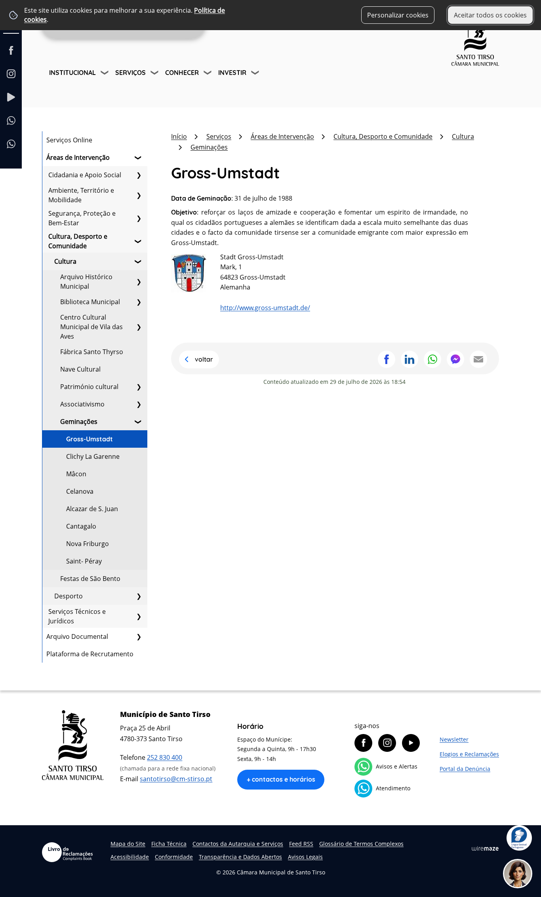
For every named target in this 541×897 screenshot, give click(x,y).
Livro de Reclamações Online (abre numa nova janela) (67, 852)
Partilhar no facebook (386, 359)
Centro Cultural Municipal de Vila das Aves (91, 327)
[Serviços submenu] (155, 74)
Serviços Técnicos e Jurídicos (77, 616)
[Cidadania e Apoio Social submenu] (138, 175)
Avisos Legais (305, 857)
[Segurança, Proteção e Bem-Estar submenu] (138, 218)
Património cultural (89, 386)
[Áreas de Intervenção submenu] (138, 157)
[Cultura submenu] (138, 261)
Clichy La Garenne (93, 456)
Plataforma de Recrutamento (89, 654)
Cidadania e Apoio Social (84, 175)
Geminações (78, 421)
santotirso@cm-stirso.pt (176, 778)
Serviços (130, 73)
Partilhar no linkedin (409, 359)
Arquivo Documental (77, 636)
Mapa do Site (127, 843)
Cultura (65, 261)
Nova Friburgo (87, 543)
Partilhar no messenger (455, 359)
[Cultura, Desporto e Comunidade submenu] (138, 241)
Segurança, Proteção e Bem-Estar (82, 218)
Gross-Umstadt (89, 439)
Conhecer (182, 73)
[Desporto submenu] (138, 596)
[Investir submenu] (256, 74)
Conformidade (174, 857)
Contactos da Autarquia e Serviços (237, 843)
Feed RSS (301, 843)
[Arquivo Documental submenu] (138, 636)
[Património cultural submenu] (138, 386)
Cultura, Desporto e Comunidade (77, 241)
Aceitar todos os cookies (490, 15)
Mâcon (76, 474)
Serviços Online (69, 140)
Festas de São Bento (90, 578)
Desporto (68, 596)
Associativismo (82, 404)
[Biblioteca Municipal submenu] (138, 301)
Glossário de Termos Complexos (361, 843)
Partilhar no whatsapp (432, 359)
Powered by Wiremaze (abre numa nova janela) (485, 848)
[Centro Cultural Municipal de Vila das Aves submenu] (138, 326)
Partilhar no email (478, 359)
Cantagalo (81, 526)
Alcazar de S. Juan (92, 508)
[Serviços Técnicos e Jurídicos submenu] (138, 616)
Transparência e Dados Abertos (240, 857)
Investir (232, 73)
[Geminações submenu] (138, 421)
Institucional (72, 73)
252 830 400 (164, 757)
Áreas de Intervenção (78, 157)
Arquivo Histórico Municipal (86, 281)
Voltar (204, 359)
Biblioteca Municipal (90, 301)
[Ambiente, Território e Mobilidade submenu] (138, 195)
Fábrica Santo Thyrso (91, 351)
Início (179, 136)
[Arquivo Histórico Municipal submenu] (138, 281)
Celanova (79, 491)
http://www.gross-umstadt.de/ (265, 307)
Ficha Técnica (169, 843)
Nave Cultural (80, 369)
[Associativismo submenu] (138, 404)
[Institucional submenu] (105, 74)
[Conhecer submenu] (208, 74)
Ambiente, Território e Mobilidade (81, 195)
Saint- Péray (84, 561)
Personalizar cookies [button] (398, 15)
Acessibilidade (129, 857)
